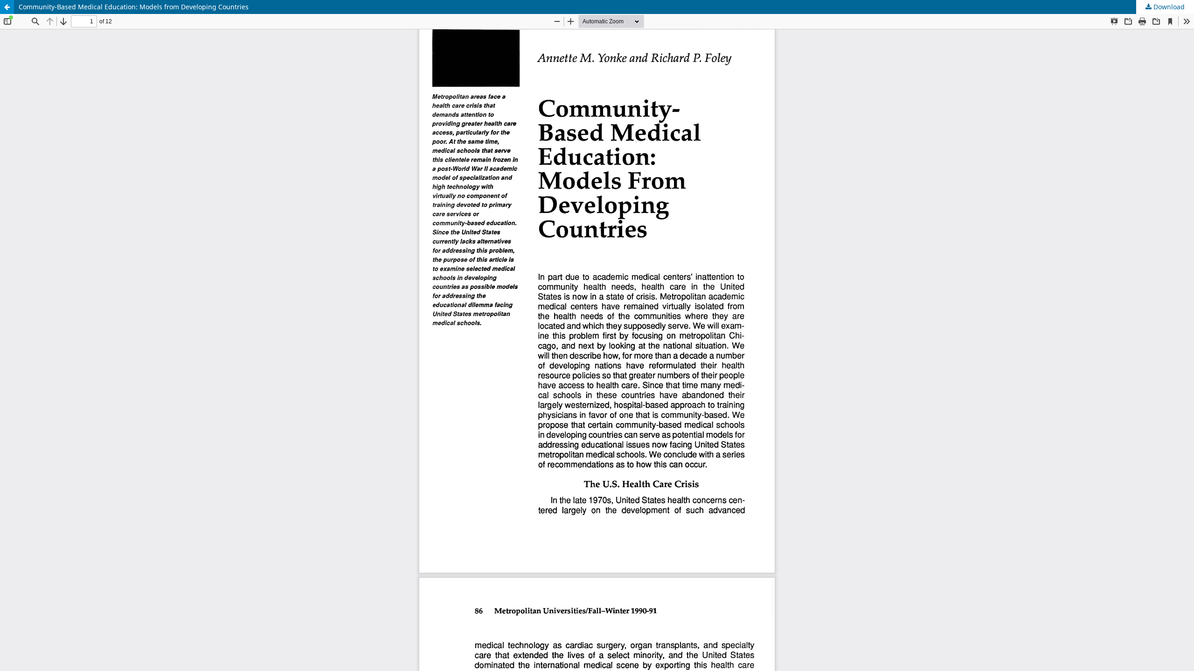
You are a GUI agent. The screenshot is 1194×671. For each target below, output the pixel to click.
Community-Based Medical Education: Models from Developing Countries (134, 6)
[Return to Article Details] (7, 7)
